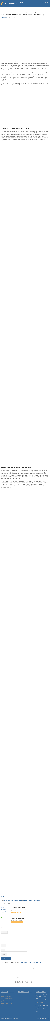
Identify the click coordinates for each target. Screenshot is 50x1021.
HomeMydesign (5, 1018)
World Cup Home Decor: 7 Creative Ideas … (42, 998)
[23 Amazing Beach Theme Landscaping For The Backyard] (5, 910)
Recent (19, 977)
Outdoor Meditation (28, 900)
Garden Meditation (8, 900)
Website (3, 954)
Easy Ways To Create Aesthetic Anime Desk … (42, 1008)
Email (3, 950)
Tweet (2, 896)
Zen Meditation (37, 900)
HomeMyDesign (45, 1018)
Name (3, 945)
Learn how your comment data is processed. (30, 962)
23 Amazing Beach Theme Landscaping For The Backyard (19, 908)
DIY (13, 922)
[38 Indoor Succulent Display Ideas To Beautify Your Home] (5, 917)
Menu (21, 2)
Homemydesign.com (5, 995)
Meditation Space (18, 900)
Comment (4, 932)
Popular (19, 975)
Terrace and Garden (16, 912)
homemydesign (4, 17)
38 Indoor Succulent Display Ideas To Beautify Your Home (20, 918)
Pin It (12, 896)
